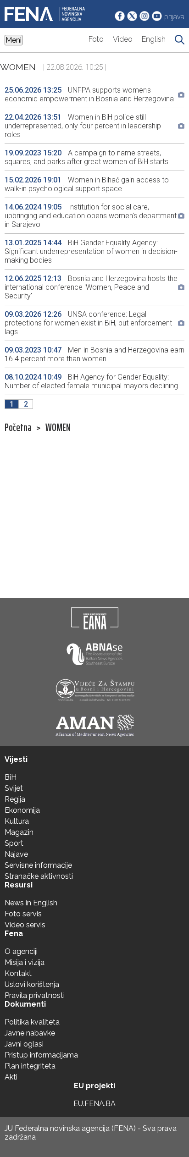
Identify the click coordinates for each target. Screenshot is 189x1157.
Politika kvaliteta (32, 1022)
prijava (174, 16)
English (154, 39)
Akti (11, 1077)
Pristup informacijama (41, 1055)
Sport (14, 843)
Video (123, 39)
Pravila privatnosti (35, 995)
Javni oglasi (24, 1044)
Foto (96, 39)
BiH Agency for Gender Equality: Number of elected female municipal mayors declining (92, 381)
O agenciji (21, 951)
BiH (11, 777)
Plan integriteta (30, 1066)
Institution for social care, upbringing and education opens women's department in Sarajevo (91, 216)
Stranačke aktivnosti (39, 876)
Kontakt (18, 973)
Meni (14, 40)
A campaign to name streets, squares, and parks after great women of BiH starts (86, 157)
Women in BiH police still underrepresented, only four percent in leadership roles (83, 126)
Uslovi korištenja (32, 984)
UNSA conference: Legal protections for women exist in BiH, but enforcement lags (88, 323)
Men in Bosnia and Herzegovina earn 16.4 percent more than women (94, 354)
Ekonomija (22, 810)
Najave (16, 854)
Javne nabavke (30, 1033)
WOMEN (57, 427)
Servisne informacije (38, 865)
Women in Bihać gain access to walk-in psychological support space (87, 184)
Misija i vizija (24, 962)
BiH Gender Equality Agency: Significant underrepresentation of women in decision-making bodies (91, 251)
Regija (15, 799)
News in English (31, 902)
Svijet (14, 788)
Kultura (17, 821)
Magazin (19, 832)
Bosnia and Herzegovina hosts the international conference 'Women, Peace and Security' (91, 287)
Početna (18, 427)
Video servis (25, 924)
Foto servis (23, 913)
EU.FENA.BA (94, 1103)
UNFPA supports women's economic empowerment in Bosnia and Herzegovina (89, 94)
